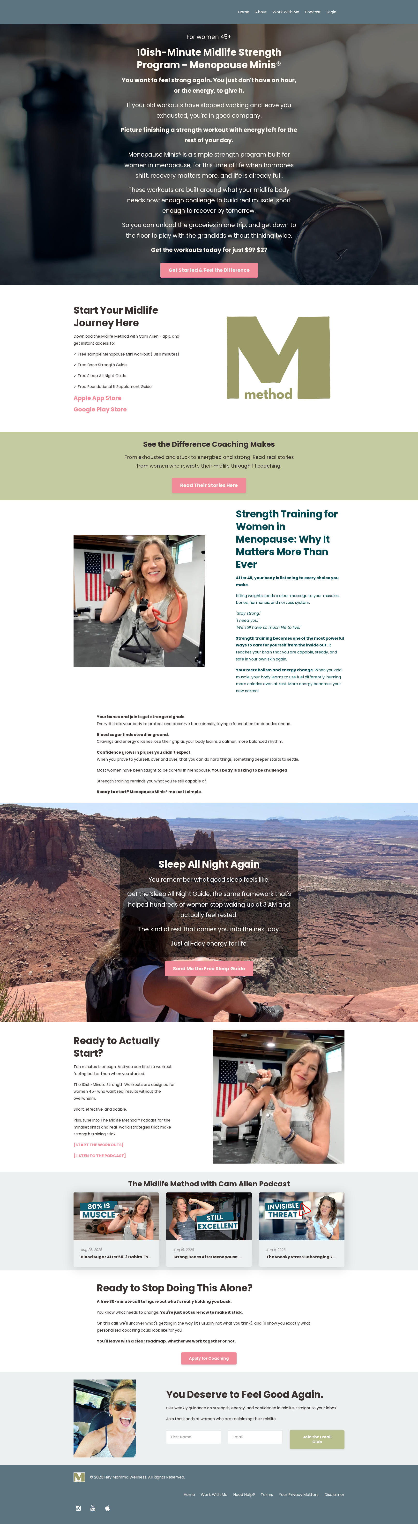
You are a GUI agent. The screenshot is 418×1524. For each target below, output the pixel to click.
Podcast (313, 12)
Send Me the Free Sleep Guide (209, 968)
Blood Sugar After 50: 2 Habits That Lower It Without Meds (140, 1257)
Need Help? (244, 1494)
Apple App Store (98, 398)
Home (243, 12)
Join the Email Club (317, 1439)
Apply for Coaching (209, 1358)
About (261, 12)
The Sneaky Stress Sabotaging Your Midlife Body (316, 1257)
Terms (267, 1494)
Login (331, 12)
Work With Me (286, 12)
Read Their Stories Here (209, 485)
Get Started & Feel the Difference (209, 270)
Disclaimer (334, 1494)
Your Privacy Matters (299, 1494)
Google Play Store (100, 409)
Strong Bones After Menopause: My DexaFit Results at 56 (231, 1257)
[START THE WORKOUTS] (99, 1145)
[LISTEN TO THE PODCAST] (100, 1156)
